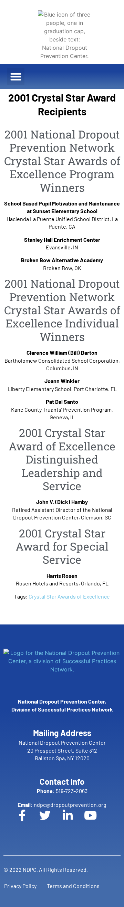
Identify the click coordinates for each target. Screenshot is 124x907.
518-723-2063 (62, 790)
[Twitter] (50, 821)
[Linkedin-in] (73, 821)
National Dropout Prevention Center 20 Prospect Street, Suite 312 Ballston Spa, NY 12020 (62, 750)
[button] (15, 76)
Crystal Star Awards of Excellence (69, 596)
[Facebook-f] (28, 821)
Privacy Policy (20, 885)
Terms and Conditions (73, 885)
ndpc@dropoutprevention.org (62, 804)
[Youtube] (96, 821)
